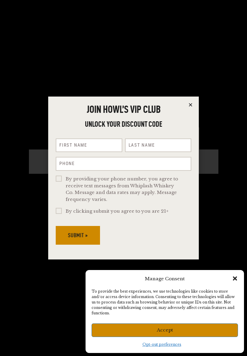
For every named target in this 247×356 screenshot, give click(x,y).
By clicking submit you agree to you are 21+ (117, 211)
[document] (123, 178)
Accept (165, 330)
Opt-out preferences (161, 344)
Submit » (78, 235)
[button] (235, 278)
